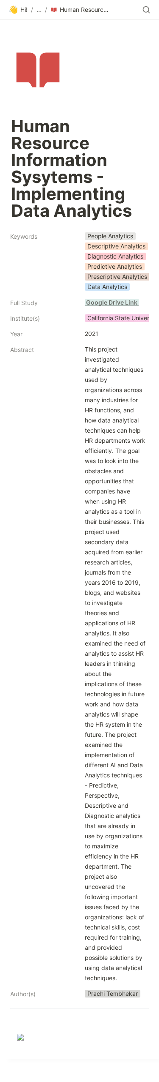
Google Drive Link (112, 302)
